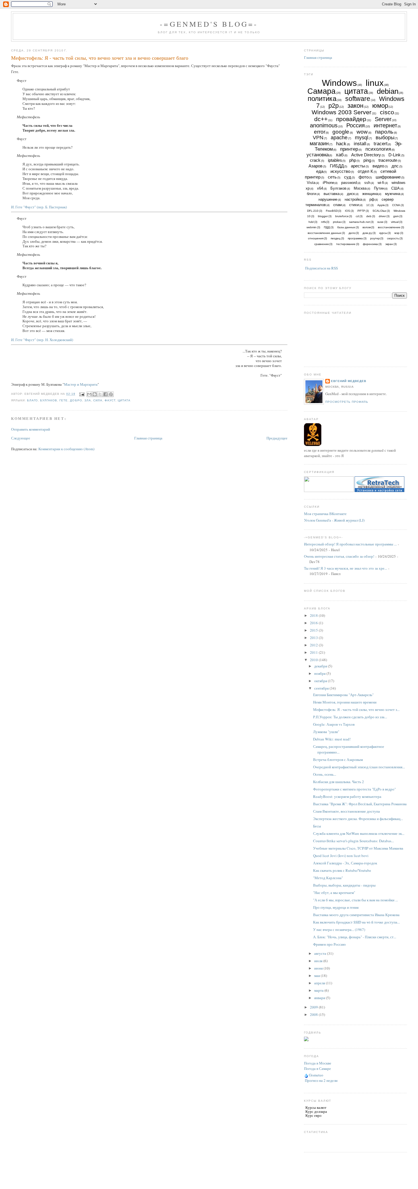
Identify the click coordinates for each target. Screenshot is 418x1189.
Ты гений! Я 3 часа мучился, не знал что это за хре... (345, 568)
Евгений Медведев (348, 381)
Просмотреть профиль (346, 401)
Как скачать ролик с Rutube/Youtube (342, 870)
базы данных (346, 227)
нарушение (327, 199)
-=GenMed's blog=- (209, 24)
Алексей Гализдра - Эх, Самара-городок (345, 863)
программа (355, 238)
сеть (332, 177)
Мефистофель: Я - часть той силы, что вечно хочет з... (356, 709)
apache (339, 137)
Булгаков (48, 400)
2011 (314, 652)
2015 (314, 630)
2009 (314, 1007)
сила (97, 400)
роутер (375, 238)
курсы (383, 233)
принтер (349, 149)
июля (318, 960)
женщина (370, 194)
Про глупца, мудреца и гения (336, 907)
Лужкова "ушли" (326, 731)
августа (320, 953)
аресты (358, 165)
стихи (354, 205)
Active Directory (366, 154)
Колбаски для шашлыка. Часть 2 (338, 781)
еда (319, 171)
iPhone (328, 182)
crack (315, 160)
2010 (314, 659)
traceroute (387, 160)
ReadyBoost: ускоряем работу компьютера (347, 796)
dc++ (321, 119)
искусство (340, 171)
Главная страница (148, 438)
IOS (347, 210)
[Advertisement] (209, 1175)
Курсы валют (315, 1107)
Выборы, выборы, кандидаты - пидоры (344, 885)
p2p (333, 105)
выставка (332, 194)
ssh (367, 182)
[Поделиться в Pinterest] (111, 394)
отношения (315, 238)
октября (321, 680)
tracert (381, 143)
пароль (384, 132)
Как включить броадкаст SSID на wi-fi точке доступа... (356, 922)
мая (317, 975)
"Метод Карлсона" (328, 877)
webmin (311, 227)
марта (319, 990)
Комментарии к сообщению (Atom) (66, 448)
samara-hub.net (359, 221)
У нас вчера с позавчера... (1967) (339, 929)
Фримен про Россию (329, 944)
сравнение (321, 244)
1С (368, 205)
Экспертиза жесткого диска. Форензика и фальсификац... (358, 818)
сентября (322, 688)
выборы (385, 137)
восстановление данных (324, 233)
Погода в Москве (317, 1063)
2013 (314, 637)
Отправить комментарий (30, 429)
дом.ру (367, 233)
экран (389, 244)
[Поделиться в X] (100, 394)
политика (322, 98)
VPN (318, 137)
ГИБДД (337, 165)
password (349, 182)
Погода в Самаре (317, 1068)
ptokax (337, 221)
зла (87, 400)
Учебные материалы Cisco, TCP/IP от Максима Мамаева (358, 848)
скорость (393, 238)
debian (387, 91)
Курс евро (313, 1115)
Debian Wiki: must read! (332, 739)
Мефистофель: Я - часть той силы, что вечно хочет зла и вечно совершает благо (99, 57)
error (319, 132)
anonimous (324, 125)
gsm (396, 216)
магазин (319, 143)
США (395, 188)
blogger (323, 216)
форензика (370, 244)
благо (32, 400)
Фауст (110, 400)
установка (318, 154)
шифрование (388, 177)
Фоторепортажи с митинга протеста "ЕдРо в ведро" (354, 789)
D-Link (394, 154)
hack (341, 143)
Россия (355, 125)
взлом (367, 227)
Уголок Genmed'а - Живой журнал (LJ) (334, 520)
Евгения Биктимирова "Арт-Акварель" (343, 694)
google (340, 132)
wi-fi (381, 182)
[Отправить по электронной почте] (89, 394)
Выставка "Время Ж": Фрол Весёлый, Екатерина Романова (360, 803)
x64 (320, 188)
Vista (311, 182)
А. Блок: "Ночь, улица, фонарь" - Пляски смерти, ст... (354, 936)
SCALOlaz (379, 210)
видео (378, 165)
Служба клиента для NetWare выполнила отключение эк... (358, 833)
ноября (320, 673)
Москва (360, 188)
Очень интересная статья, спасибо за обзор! (339, 556)
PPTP (361, 210)
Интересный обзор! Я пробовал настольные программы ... (350, 544)
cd (357, 216)
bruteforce (342, 216)
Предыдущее (276, 438)
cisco (387, 112)
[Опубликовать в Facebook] (105, 394)
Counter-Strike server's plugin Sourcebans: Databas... (353, 840)
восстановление (389, 227)
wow (362, 132)
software (357, 98)
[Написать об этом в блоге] (95, 394)
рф (371, 199)
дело (352, 233)
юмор (380, 105)
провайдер (351, 119)
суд (347, 177)
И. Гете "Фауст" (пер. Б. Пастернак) (39, 206)
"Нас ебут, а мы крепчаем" (334, 892)
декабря (321, 666)
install (360, 143)
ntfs (323, 221)
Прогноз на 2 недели (321, 1080)
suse (380, 221)
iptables (335, 160)
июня (319, 968)
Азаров (315, 165)
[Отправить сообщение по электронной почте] (82, 394)
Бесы (317, 826)
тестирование (345, 244)
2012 (314, 645)
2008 (314, 1014)
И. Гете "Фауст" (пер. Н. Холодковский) (42, 339)
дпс (395, 165)
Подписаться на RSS (321, 268)
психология (378, 149)
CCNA (396, 205)
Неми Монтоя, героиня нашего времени (344, 702)
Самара (321, 91)
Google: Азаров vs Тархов (334, 724)
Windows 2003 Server (341, 112)
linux (375, 83)
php (352, 160)
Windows (339, 83)
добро (76, 400)
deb (368, 216)
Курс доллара (316, 1111)
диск (351, 194)
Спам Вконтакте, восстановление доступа (346, 811)
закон (355, 105)
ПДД (327, 227)
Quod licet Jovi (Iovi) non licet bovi (341, 855)
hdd (311, 221)
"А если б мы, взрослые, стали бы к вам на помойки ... (355, 899)
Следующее (20, 438)
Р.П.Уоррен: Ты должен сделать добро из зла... (350, 716)
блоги (311, 194)
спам (337, 205)
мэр (397, 233)
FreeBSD (332, 210)
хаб (340, 154)
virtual (395, 221)
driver (382, 216)
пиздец (335, 238)
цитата (124, 400)
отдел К (365, 171)
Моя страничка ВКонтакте (325, 513)
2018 (314, 615)
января (320, 997)
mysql (361, 137)
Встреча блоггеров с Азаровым (338, 759)
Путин (379, 188)
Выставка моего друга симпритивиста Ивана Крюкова (356, 914)
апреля (320, 982)
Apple (381, 205)
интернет (385, 125)
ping (367, 160)
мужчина (392, 194)
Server (383, 119)
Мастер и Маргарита (81, 384)
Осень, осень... (324, 774)
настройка (353, 199)
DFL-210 (312, 210)
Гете (63, 400)
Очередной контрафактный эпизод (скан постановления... (359, 766)
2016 (314, 622)
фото (364, 177)
